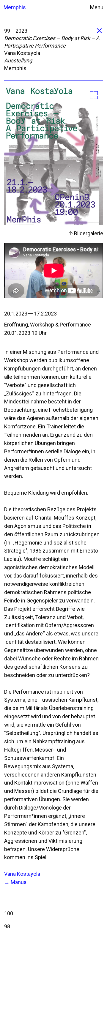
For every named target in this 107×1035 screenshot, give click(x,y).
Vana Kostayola (22, 874)
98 (7, 926)
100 (8, 913)
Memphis (12, 7)
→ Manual (16, 882)
